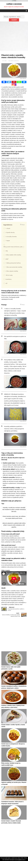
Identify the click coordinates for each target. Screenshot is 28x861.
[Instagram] (14, 84)
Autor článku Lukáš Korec (13, 60)
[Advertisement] (14, 36)
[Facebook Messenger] (24, 82)
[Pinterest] (14, 82)
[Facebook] (4, 82)
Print (23, 225)
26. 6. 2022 (4, 60)
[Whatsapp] (19, 82)
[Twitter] (9, 82)
